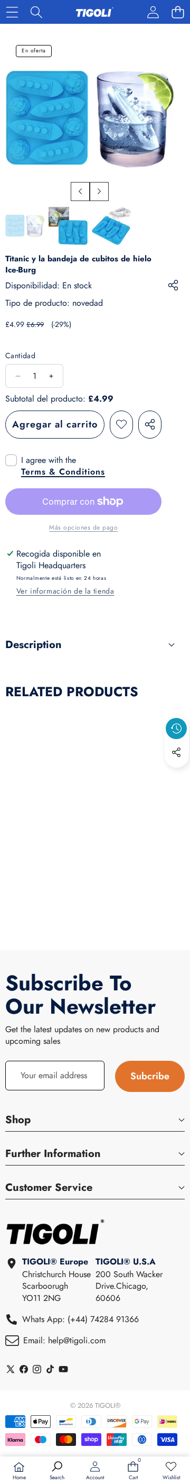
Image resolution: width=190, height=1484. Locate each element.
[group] (24, 225)
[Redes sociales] (176, 752)
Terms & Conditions (63, 472)
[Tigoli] (94, 12)
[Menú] (12, 12)
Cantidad (20, 356)
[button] (177, 12)
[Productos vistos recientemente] (176, 728)
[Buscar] (37, 12)
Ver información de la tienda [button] (65, 591)
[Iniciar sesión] (153, 12)
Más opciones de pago (83, 527)
